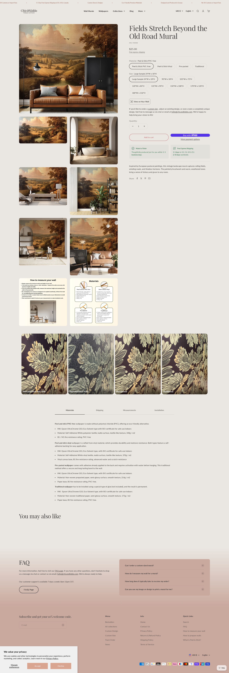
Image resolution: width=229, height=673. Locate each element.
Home (142, 622)
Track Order (110, 640)
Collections (117, 11)
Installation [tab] (159, 410)
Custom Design (111, 631)
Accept (38, 666)
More (140, 11)
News (107, 644)
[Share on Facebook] (137, 178)
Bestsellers (109, 622)
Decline (61, 666)
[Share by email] (149, 178)
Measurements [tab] (129, 410)
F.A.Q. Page (29, 589)
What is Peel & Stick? (192, 640)
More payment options (190, 139)
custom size (153, 109)
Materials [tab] (70, 410)
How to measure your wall (194, 631)
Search (186, 622)
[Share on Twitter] (141, 178)
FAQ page (59, 571)
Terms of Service (147, 644)
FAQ (185, 626)
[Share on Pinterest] (145, 178)
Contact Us (145, 626)
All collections (111, 626)
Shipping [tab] (99, 410)
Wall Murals (89, 11)
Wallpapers (103, 11)
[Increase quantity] (144, 126)
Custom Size (110, 635)
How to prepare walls (192, 635)
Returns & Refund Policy (150, 635)
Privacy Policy (146, 631)
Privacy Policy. (52, 658)
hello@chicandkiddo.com (181, 112)
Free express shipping (137, 52)
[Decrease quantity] (132, 126)
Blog (131, 11)
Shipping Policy (146, 640)
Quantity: (133, 121)
